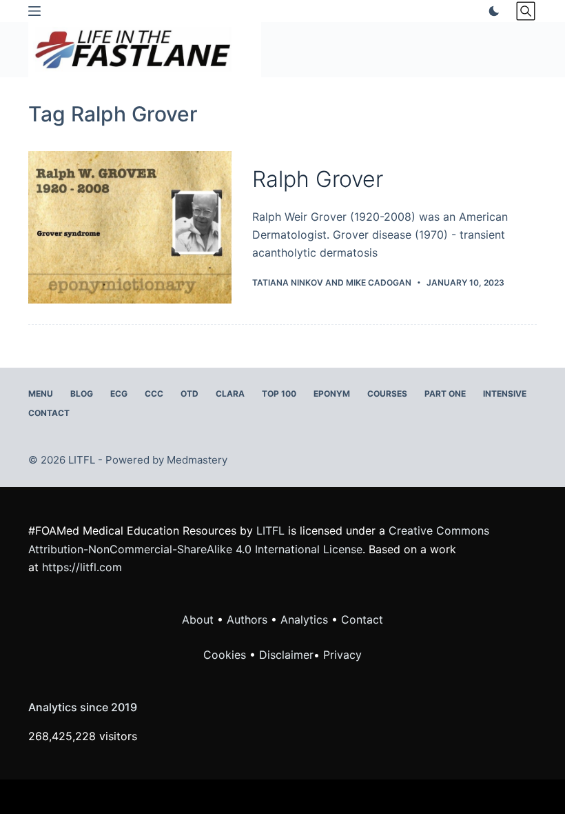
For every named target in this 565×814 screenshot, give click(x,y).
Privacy (342, 655)
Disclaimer (286, 655)
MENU (40, 393)
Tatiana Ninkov (287, 282)
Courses (387, 393)
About (198, 619)
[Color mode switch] (491, 11)
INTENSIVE (504, 393)
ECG (118, 393)
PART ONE (445, 393)
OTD (189, 393)
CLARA (230, 393)
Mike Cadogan (378, 282)
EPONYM (332, 393)
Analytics (304, 619)
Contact (49, 413)
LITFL (270, 530)
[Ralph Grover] (130, 227)
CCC (154, 393)
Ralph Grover (317, 179)
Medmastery (197, 459)
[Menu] (34, 11)
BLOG (81, 393)
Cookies (226, 655)
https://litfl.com (82, 567)
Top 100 (279, 393)
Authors (247, 619)
